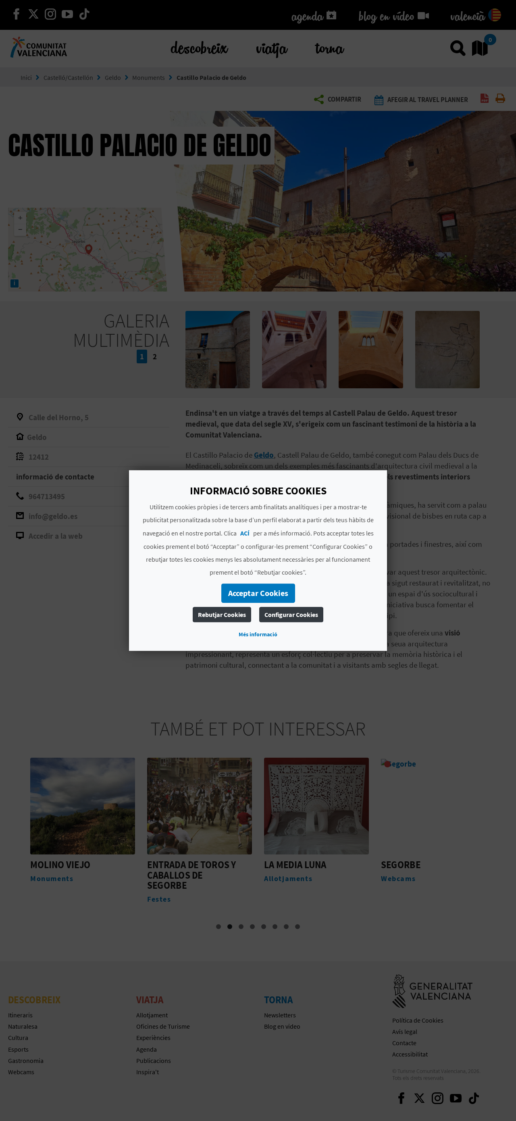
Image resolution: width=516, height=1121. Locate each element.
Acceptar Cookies (258, 593)
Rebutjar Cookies (222, 615)
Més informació (258, 634)
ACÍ (245, 533)
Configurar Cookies (291, 615)
